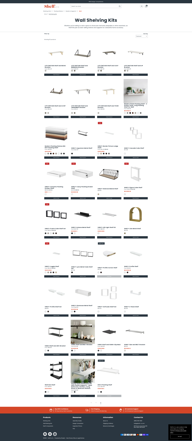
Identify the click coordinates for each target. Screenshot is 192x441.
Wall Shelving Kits (53, 14)
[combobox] (94, 6)
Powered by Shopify (60, 438)
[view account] (141, 6)
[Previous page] (91, 403)
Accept (180, 436)
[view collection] (56, 53)
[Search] (119, 6)
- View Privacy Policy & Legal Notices (74, 438)
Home (45, 14)
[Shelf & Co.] (51, 6)
